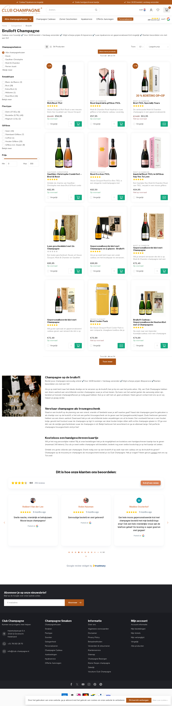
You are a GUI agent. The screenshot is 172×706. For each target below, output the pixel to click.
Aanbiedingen (51, 654)
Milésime (10, 93)
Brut (9, 86)
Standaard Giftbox (14, 135)
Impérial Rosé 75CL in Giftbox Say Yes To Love (148, 175)
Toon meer (107, 361)
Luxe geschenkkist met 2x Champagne (60, 247)
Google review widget (78, 565)
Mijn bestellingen (138, 629)
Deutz (7, 56)
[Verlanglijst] (158, 10)
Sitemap (91, 654)
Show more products (107, 51)
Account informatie (139, 624)
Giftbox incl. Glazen (15, 145)
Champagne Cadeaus (45, 19)
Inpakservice (86, 19)
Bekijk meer (7, 70)
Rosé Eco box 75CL (100, 174)
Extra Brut (11, 89)
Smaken (48, 629)
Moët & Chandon (12, 63)
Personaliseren (125, 19)
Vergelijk (54, 124)
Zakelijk (91, 667)
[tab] (69, 552)
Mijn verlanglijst (137, 637)
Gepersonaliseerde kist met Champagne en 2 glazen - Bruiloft (107, 247)
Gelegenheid (16, 26)
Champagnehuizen (53, 624)
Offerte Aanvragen (105, 19)
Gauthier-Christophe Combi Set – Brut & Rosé (64, 175)
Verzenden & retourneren (99, 646)
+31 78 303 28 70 (15, 643)
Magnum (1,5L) (13, 119)
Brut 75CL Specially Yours (146, 103)
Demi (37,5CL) (12, 112)
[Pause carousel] (86, 556)
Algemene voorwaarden (98, 629)
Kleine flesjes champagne (99, 663)
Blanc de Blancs (13, 82)
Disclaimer (92, 633)
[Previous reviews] (4, 523)
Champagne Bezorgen (97, 659)
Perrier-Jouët (10, 67)
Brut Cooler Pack (99, 321)
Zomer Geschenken (68, 19)
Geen (9, 131)
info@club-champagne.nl (18, 651)
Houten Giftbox (13, 142)
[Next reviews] (167, 523)
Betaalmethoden (95, 641)
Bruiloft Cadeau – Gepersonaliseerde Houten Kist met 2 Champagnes (149, 322)
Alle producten (137, 646)
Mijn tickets (136, 633)
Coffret (9, 138)
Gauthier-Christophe (14, 60)
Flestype (48, 633)
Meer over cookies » (160, 700)
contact (154, 452)
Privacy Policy (94, 637)
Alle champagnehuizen (15, 53)
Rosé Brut (11, 96)
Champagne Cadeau (53, 650)
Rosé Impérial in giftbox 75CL (105, 103)
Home (4, 26)
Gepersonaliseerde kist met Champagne (147, 249)
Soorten (48, 637)
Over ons (92, 624)
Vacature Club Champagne (99, 671)
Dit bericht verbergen (139, 700)
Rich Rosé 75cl (54, 103)
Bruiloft (29, 26)
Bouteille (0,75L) (14, 115)
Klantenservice (94, 650)
